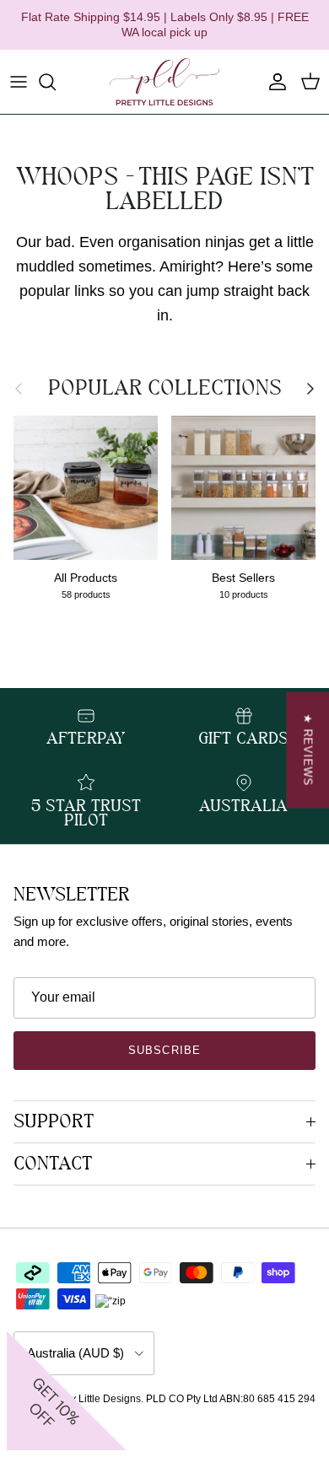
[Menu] (18, 81)
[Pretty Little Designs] (164, 81)
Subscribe (164, 1050)
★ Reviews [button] (307, 750)
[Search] (55, 81)
